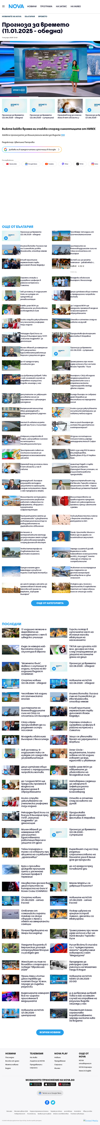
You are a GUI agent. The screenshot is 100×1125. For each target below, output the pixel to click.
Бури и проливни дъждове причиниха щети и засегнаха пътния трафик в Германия (33, 871)
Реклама (9, 1111)
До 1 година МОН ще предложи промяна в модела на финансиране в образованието (84, 309)
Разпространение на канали (39, 1111)
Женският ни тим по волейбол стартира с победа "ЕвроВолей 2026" (34, 965)
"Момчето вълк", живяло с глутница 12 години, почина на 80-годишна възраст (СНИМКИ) (34, 668)
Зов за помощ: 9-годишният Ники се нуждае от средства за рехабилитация (33, 295)
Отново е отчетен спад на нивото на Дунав (83, 320)
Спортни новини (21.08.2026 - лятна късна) (32, 900)
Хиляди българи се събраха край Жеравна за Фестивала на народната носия (83, 398)
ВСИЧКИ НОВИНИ (50, 1032)
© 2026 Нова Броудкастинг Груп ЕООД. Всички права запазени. (22, 1120)
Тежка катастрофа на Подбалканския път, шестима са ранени (31, 551)
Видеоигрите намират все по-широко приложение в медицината (35, 997)
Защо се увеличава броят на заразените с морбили (83, 739)
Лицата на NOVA (37, 1061)
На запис (61, 6)
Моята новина (11, 1064)
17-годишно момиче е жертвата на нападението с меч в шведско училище (34, 633)
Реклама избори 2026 (21, 1111)
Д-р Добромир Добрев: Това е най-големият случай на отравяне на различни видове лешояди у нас (33, 379)
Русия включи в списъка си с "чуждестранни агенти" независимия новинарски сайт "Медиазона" (83, 950)
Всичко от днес (12, 1061)
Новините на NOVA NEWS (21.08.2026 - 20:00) (80, 979)
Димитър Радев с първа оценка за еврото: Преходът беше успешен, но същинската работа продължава (84, 469)
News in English (85, 1071)
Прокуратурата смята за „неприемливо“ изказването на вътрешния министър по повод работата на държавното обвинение (34, 521)
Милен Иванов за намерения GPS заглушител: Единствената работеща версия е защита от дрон (33, 351)
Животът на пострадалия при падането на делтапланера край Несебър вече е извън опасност (83, 572)
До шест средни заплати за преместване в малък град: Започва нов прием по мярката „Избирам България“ (33, 589)
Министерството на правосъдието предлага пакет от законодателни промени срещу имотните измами (83, 502)
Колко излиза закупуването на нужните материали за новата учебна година (83, 411)
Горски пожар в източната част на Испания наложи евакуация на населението (81, 634)
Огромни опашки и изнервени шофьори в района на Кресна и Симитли (30, 281)
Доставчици (68, 1111)
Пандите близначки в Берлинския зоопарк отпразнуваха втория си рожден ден (35, 948)
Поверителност (19, 1113)
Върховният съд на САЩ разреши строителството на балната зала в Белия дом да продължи (83, 854)
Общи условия (87, 1111)
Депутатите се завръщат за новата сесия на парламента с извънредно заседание (33, 398)
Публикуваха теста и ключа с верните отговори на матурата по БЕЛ (83, 518)
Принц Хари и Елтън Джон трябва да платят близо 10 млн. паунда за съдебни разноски (34, 981)
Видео (8, 1068)
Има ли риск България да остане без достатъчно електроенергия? (82, 424)
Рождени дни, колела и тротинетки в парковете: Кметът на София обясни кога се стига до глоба (83, 588)
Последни (9, 1057)
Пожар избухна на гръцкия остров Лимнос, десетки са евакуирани (81, 914)
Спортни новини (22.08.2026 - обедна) (33, 681)
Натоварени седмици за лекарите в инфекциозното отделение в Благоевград (82, 786)
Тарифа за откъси (56, 1111)
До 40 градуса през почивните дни (29, 362)
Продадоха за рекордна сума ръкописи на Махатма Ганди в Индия (82, 965)
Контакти (77, 1111)
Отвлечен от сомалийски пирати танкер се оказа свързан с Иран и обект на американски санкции (35, 917)
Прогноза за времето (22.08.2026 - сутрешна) (81, 348)
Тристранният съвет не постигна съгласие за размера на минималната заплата (32, 454)
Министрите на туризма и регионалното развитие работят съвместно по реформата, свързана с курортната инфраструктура (33, 503)
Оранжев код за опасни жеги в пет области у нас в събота (34, 466)
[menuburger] (3, 6)
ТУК (63, 135)
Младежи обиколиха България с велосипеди (81, 279)
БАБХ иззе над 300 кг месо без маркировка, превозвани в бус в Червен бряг (83, 454)
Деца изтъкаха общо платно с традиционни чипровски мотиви (84, 294)
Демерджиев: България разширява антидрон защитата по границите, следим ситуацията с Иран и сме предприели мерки (33, 485)
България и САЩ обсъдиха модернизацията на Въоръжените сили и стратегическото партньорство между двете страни (82, 381)
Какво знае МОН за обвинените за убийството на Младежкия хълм (34, 308)
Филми (57, 1068)
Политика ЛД (31, 1113)
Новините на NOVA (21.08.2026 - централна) (32, 1013)
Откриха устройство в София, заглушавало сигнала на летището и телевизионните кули (33, 440)
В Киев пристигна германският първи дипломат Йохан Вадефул (32, 262)
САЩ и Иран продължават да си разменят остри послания (33, 726)
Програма (46, 6)
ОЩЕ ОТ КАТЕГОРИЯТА (50, 603)
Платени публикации (77, 1113)
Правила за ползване (44, 1113)
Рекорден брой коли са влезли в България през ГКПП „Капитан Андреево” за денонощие (33, 337)
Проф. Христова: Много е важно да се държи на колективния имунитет (82, 534)
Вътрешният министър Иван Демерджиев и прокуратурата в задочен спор (33, 412)
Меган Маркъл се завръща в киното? (81, 884)
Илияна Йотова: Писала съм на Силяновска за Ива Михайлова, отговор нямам (33, 248)
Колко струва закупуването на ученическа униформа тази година (34, 322)
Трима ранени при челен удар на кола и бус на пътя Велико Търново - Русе (83, 364)
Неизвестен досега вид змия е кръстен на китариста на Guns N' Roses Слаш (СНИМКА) (35, 887)
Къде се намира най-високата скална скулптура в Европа (33, 649)
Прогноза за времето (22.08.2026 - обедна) (30, 233)
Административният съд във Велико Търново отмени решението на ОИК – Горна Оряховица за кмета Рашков (84, 484)
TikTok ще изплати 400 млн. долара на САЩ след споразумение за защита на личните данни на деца (83, 651)
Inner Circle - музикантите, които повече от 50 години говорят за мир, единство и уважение (82, 755)
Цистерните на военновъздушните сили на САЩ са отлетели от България (83, 250)
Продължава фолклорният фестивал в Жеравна (83, 334)
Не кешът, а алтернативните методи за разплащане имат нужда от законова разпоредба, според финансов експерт (33, 537)
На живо (76, 6)
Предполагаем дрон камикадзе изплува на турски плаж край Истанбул (33, 570)
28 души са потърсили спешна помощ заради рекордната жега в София (83, 438)
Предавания (59, 1061)
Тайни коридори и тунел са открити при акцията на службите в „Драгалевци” (35, 853)
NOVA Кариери (85, 1067)
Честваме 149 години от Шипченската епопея (82, 233)
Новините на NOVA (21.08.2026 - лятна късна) (80, 900)
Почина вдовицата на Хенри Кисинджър (34, 931)
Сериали (58, 1064)
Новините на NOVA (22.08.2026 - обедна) (82, 681)
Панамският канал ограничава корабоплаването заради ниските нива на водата (82, 1015)
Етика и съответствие (61, 1113)
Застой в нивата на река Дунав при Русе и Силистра (33, 423)
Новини (32, 6)
